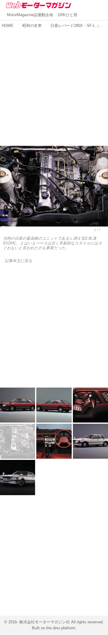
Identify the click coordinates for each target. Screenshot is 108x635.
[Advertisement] (54, 84)
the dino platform (60, 628)
